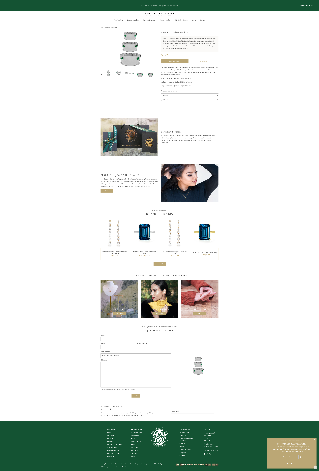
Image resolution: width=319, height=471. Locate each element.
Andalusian (135, 435)
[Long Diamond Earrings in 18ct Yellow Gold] (174, 233)
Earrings (110, 438)
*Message (104, 360)
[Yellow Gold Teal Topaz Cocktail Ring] (205, 233)
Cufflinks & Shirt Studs (114, 444)
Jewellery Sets (112, 447)
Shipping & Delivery (141, 464)
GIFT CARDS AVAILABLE (159, 5)
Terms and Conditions (122, 464)
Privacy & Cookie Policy (108, 464)
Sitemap (132, 464)
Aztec (133, 456)
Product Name (105, 352)
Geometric (134, 450)
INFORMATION (185, 429)
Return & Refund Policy (155, 464)
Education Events (185, 450)
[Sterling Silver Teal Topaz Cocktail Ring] (144, 233)
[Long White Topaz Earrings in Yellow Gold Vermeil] (114, 233)
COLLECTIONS (136, 429)
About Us (183, 435)
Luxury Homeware (113, 450)
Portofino (134, 447)
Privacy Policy (122, 389)
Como (133, 444)
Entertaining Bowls (113, 453)
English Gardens (136, 441)
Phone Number (142, 343)
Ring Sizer (183, 453)
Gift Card (178, 20)
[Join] (216, 411)
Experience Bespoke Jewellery (186, 439)
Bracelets (110, 441)
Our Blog (182, 447)
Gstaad (133, 438)
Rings (109, 432)
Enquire (203, 61)
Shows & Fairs (184, 432)
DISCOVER (107, 190)
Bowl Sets (110, 456)
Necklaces (110, 435)
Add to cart (174, 61)
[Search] (307, 14)
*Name (103, 335)
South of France (136, 432)
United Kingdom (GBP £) (306, 5)
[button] (102, 75)
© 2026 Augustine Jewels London (111, 467)
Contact (202, 20)
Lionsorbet (132, 467)
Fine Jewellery (112, 429)
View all (159, 264)
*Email (103, 343)
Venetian (134, 453)
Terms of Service (129, 389)
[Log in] (310, 14)
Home (102, 27)
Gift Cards (183, 456)
